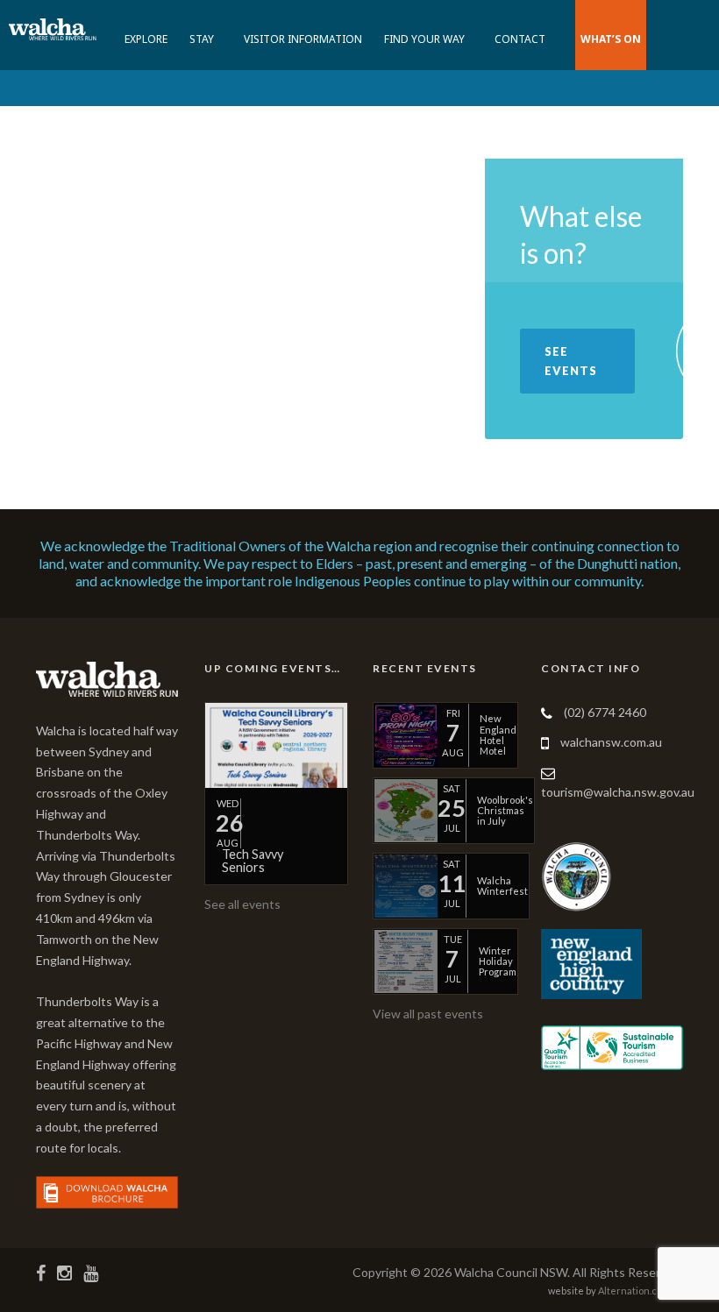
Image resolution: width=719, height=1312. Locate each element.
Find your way (424, 39)
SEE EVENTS (571, 361)
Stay (201, 39)
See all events (242, 904)
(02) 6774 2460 (605, 712)
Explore (146, 39)
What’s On (610, 39)
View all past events (428, 1013)
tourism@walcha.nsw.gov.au (617, 791)
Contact (520, 39)
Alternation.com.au (640, 1290)
